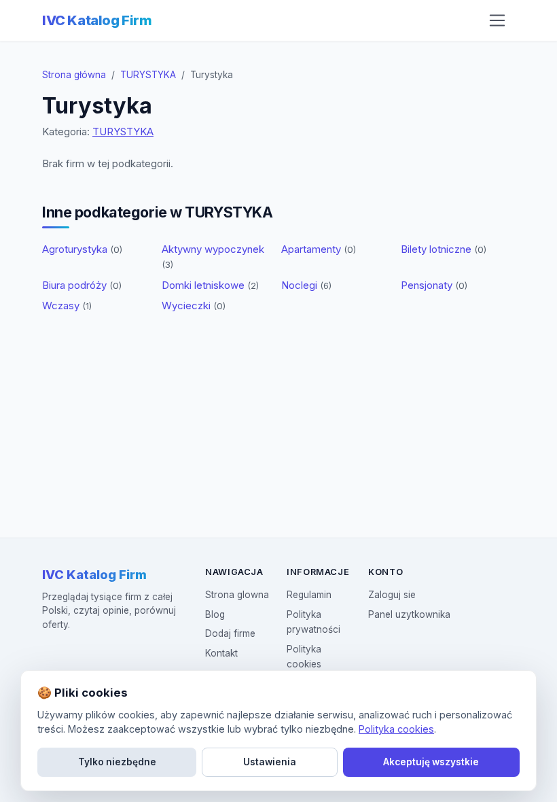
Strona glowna (237, 594)
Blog (215, 614)
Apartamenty (318, 249)
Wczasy (67, 305)
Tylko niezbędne (117, 761)
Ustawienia (269, 761)
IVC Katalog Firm (97, 20)
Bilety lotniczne (443, 249)
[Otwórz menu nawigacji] (497, 20)
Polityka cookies (396, 729)
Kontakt (221, 653)
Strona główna (74, 74)
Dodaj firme (230, 633)
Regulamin (309, 594)
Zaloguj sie (392, 594)
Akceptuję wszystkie (431, 761)
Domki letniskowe (210, 285)
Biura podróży (82, 285)
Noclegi (306, 285)
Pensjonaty (434, 285)
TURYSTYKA (148, 74)
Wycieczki (194, 305)
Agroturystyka (82, 249)
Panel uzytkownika (409, 614)
